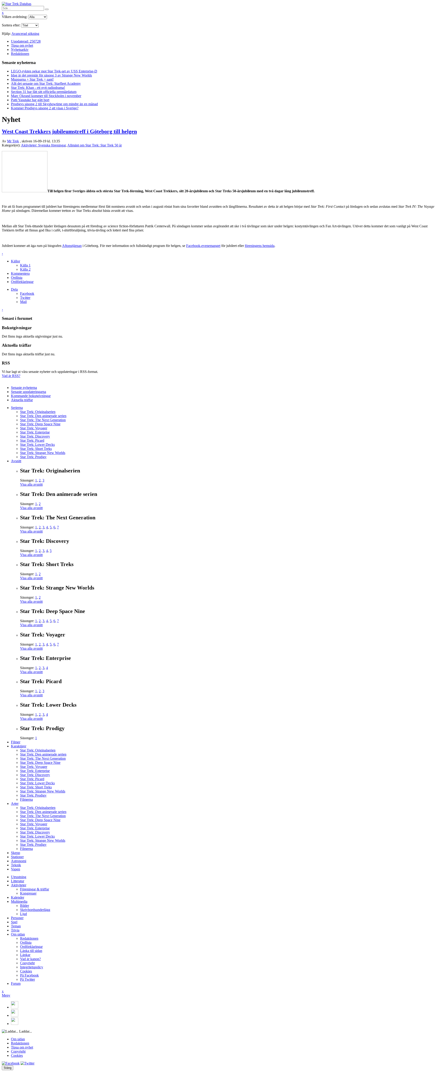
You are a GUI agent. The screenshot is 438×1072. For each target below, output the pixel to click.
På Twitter (27, 979)
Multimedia (19, 901)
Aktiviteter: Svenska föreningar (43, 145)
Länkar (25, 955)
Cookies (26, 971)
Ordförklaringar (22, 282)
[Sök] (47, 9)
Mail (23, 302)
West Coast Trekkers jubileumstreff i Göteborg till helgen (69, 131)
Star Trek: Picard (32, 440)
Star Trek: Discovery (35, 436)
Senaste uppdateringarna (28, 392)
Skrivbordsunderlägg (35, 910)
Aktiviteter (18, 885)
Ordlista (16, 278)
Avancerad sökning (25, 34)
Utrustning (18, 877)
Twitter (25, 298)
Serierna (17, 408)
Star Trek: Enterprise (35, 432)
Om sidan (18, 934)
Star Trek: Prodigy (33, 457)
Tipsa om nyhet (22, 45)
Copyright (27, 963)
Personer (17, 918)
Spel (14, 922)
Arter (14, 803)
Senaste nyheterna (24, 388)
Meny (6, 995)
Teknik (16, 865)
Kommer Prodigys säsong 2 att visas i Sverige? (44, 108)
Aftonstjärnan (72, 246)
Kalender (17, 897)
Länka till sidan (31, 951)
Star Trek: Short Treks (36, 449)
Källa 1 (25, 265)
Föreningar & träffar (34, 889)
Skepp (15, 853)
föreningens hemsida (259, 246)
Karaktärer (18, 746)
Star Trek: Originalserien (37, 412)
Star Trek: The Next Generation (43, 420)
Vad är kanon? (30, 959)
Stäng (7, 1067)
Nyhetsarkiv (20, 49)
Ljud (23, 914)
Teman (16, 926)
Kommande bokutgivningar (31, 396)
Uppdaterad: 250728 (26, 41)
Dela (14, 289)
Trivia (15, 930)
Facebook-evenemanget (203, 246)
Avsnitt (16, 461)
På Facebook (29, 975)
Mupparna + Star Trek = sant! (32, 79)
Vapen (15, 869)
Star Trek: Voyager (33, 428)
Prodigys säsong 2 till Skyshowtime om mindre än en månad (54, 104)
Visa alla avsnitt (31, 484)
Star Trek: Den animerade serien (43, 416)
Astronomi (18, 861)
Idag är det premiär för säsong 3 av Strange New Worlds (51, 75)
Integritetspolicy (31, 967)
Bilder (24, 906)
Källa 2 (25, 269)
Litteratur (17, 881)
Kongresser (28, 893)
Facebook (27, 293)
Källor (15, 261)
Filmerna (26, 799)
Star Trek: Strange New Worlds (42, 453)
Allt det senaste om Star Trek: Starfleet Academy (46, 83)
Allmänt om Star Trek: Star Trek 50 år (94, 145)
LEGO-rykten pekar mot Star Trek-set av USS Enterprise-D (54, 71)
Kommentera (20, 273)
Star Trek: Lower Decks (37, 444)
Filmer (15, 742)
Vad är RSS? (11, 376)
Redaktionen (20, 54)
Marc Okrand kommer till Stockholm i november (46, 96)
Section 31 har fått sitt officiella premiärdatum (43, 92)
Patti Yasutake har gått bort (30, 100)
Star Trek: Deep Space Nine (40, 424)
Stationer (17, 857)
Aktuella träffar (22, 400)
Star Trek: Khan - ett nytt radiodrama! (38, 88)
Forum (16, 983)
